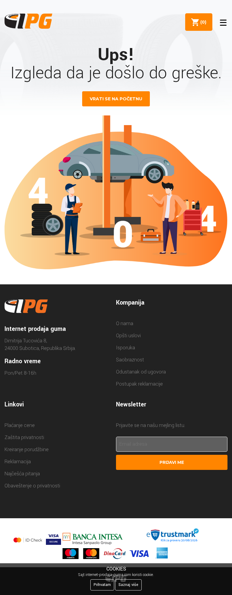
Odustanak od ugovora (141, 371)
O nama (124, 323)
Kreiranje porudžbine (27, 449)
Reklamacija (18, 461)
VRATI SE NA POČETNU (116, 99)
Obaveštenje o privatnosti (32, 485)
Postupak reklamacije (139, 383)
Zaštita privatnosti (24, 437)
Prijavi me (172, 462)
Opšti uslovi (128, 335)
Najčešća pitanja (22, 473)
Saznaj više (128, 584)
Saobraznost (130, 359)
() (202, 22)
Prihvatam (102, 584)
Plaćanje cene (20, 425)
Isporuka (125, 347)
